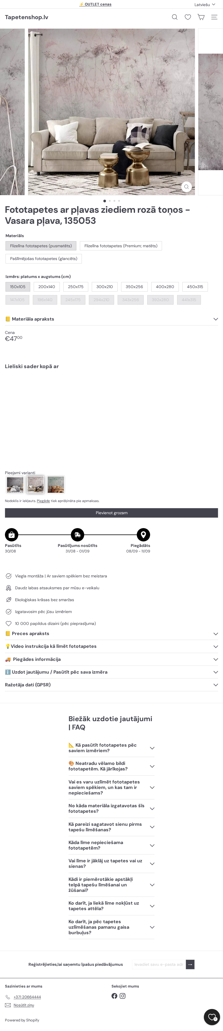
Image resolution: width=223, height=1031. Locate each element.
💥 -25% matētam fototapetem (95, 4)
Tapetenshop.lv (26, 17)
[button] (15, 484)
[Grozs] (201, 17)
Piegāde (43, 501)
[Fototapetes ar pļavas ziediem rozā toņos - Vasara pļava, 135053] (111, 394)
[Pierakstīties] (190, 964)
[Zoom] (186, 186)
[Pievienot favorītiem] (210, 386)
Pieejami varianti (20, 472)
